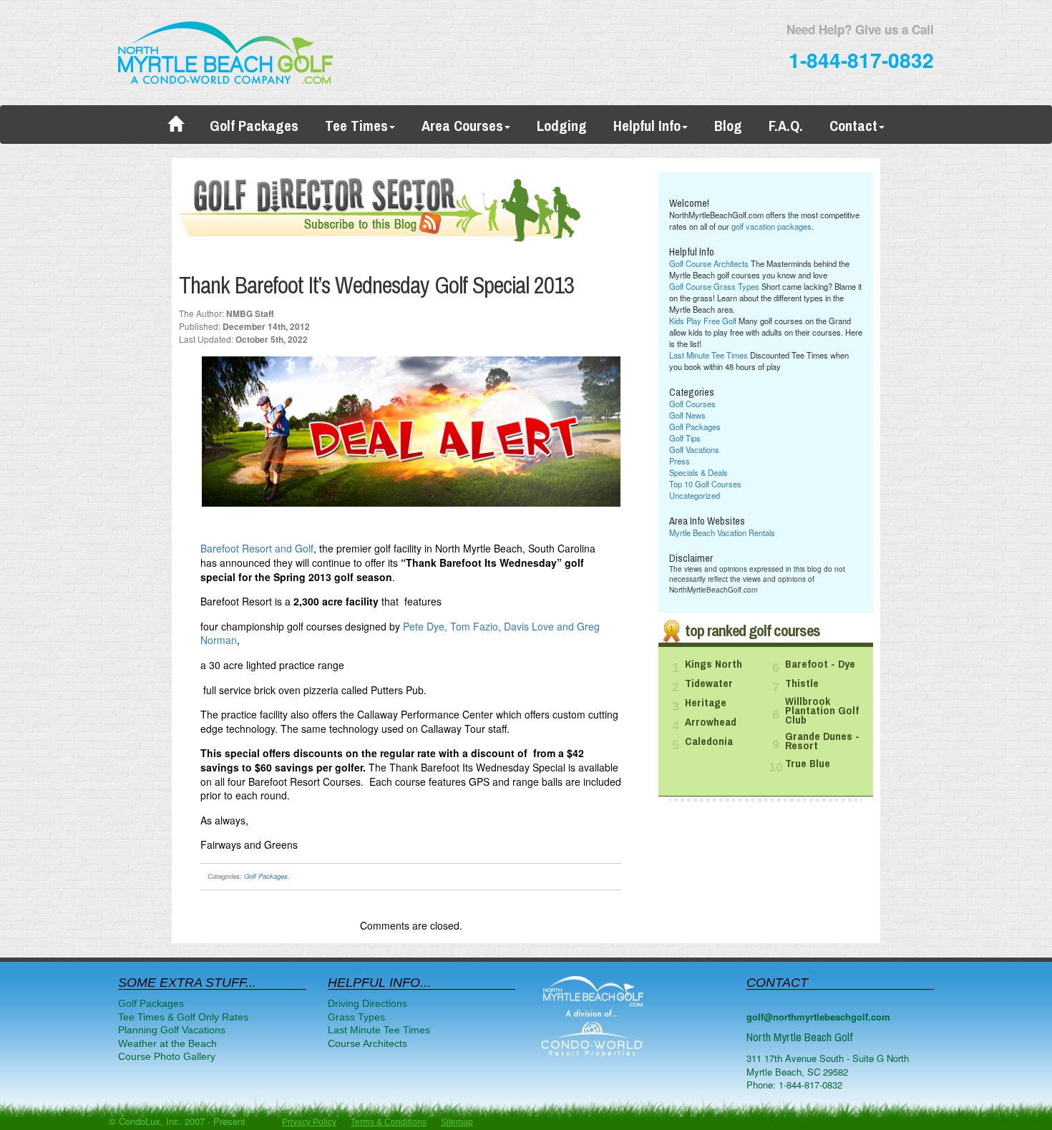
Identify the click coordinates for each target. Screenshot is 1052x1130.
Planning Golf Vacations (171, 1030)
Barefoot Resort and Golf (256, 548)
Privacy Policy (309, 1122)
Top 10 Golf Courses (705, 483)
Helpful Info (647, 126)
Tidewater (709, 683)
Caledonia (709, 741)
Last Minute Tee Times (708, 355)
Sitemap (457, 1122)
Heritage (705, 703)
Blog (728, 126)
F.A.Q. (786, 126)
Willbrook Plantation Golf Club (822, 710)
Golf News (687, 415)
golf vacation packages (771, 226)
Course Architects (367, 1043)
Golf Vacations (694, 449)
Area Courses (462, 126)
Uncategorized (694, 495)
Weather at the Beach (167, 1043)
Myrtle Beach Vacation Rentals (722, 532)
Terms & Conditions (389, 1122)
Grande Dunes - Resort (822, 741)
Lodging (562, 126)
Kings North (713, 664)
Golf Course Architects (709, 263)
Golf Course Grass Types (714, 286)
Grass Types (356, 1017)
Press (679, 461)
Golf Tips (685, 438)
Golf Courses (692, 403)
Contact (853, 126)
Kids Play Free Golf (702, 320)
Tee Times (356, 126)
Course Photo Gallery (166, 1056)
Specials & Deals (698, 472)
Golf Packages (254, 126)
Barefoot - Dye (820, 664)
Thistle (802, 683)
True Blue (807, 764)
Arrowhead (710, 722)
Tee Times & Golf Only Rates (183, 1017)
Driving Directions (367, 1003)
